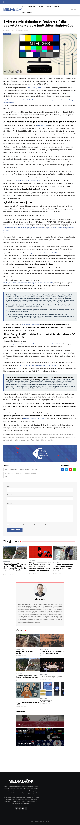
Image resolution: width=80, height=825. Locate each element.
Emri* (8, 486)
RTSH (6, 476)
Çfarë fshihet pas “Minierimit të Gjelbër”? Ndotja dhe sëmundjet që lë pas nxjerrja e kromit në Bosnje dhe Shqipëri (14, 568)
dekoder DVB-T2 (13, 469)
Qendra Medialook (27, 12)
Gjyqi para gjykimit (46, 701)
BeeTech (47, 821)
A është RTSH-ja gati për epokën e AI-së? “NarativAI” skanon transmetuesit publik (52, 652)
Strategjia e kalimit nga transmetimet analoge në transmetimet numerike (28, 283)
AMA (6, 469)
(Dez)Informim (31, 6)
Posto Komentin (15, 530)
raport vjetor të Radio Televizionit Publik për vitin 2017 (38, 365)
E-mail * (9, 495)
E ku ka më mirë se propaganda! (51, 677)
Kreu (23, 6)
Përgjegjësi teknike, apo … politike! (25, 652)
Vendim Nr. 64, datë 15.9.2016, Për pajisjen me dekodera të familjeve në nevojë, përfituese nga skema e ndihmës (38, 229)
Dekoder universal (24, 469)
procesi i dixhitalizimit (30, 473)
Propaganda (44, 674)
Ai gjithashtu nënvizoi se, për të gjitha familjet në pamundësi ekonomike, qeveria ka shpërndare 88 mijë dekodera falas (38, 101)
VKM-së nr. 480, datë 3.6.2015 (33, 418)
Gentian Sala (19, 473)
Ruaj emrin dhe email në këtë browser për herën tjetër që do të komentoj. (28, 524)
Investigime (49, 6)
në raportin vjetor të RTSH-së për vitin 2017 (29, 181)
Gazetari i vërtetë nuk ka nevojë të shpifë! (28, 703)
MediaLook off (20, 649)
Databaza (57, 6)
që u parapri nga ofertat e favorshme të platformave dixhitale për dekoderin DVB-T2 (32, 344)
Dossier (41, 6)
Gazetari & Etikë (20, 700)
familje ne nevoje (9, 473)
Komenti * (10, 503)
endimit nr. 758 (42, 125)
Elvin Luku (34, 469)
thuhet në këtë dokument (30, 325)
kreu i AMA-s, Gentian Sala (37, 88)
